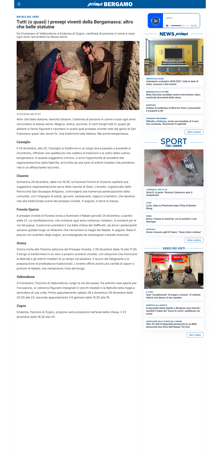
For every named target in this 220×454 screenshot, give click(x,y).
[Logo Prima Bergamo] (110, 4)
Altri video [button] (195, 334)
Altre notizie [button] (194, 131)
